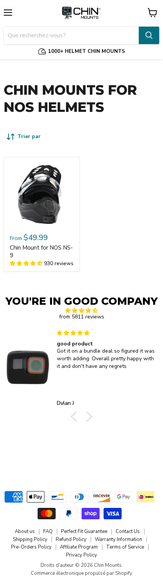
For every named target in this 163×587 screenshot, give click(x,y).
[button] (76, 416)
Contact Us (128, 531)
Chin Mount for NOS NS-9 (41, 251)
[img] (81, 310)
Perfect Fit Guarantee (84, 531)
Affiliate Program (79, 547)
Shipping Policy (30, 539)
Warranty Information (118, 539)
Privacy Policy (81, 555)
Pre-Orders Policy (31, 547)
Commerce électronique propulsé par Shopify (81, 573)
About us (25, 531)
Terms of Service (125, 547)
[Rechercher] (149, 35)
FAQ (48, 531)
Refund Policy (71, 539)
